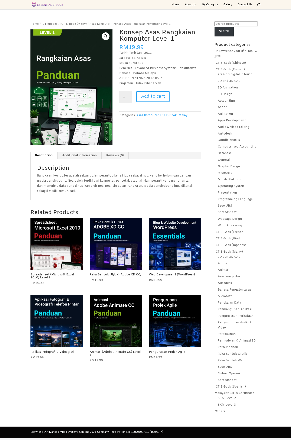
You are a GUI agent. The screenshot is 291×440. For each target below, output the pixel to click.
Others (220, 412)
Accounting (226, 101)
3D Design (225, 94)
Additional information (79, 155)
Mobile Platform (229, 180)
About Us (191, 4)
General (224, 160)
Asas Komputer (100, 24)
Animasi (223, 270)
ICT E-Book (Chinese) (230, 63)
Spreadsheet (227, 212)
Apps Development (232, 121)
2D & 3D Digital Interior (235, 74)
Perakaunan (227, 334)
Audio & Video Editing (233, 127)
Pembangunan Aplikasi (235, 309)
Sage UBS (225, 206)
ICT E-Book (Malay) (73, 24)
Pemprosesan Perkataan (236, 316)
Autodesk (225, 134)
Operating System (231, 186)
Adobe (222, 107)
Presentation (227, 193)
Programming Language (235, 199)
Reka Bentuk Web (231, 361)
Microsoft (225, 173)
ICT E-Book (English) (230, 70)
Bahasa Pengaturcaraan (236, 290)
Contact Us (245, 4)
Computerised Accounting (237, 147)
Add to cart (153, 96)
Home (175, 4)
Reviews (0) (115, 155)
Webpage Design (230, 219)
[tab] (44, 155)
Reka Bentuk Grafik (232, 354)
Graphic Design (229, 167)
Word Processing (230, 226)
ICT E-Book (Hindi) (228, 239)
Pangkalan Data (229, 303)
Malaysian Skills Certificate (234, 393)
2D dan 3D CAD (229, 257)
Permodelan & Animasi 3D (237, 341)
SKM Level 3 (227, 405)
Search (224, 31)
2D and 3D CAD (229, 81)
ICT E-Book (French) (230, 232)
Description (44, 155)
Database (225, 153)
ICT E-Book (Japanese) (231, 245)
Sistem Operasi (229, 374)
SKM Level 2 (227, 398)
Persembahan (228, 347)
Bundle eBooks (229, 140)
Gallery (227, 4)
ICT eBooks (50, 24)
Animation (225, 114)
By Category (210, 4)
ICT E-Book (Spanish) (230, 387)
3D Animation (228, 88)
